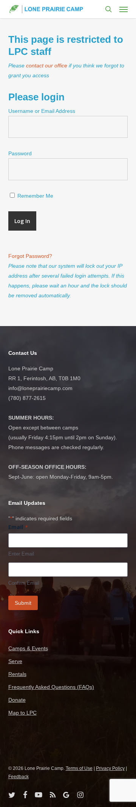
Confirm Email (23, 583)
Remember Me (34, 196)
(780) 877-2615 (27, 398)
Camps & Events (28, 648)
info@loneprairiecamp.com (40, 388)
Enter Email (21, 554)
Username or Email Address (41, 111)
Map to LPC (22, 713)
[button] (123, 9)
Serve (15, 661)
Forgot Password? (30, 256)
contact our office (46, 65)
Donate (17, 700)
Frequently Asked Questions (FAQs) (51, 687)
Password (20, 153)
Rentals (17, 674)
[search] (108, 9)
